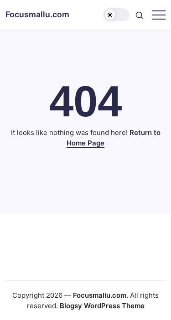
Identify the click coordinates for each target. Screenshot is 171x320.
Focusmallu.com (37, 14)
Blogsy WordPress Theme (102, 305)
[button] (117, 14)
